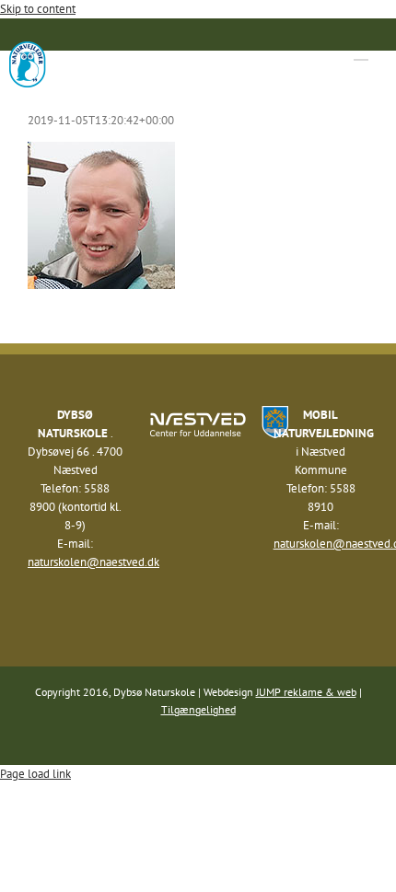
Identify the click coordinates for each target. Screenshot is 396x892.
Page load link (35, 774)
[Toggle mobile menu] (361, 51)
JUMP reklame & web (306, 692)
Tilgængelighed (198, 709)
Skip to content (38, 9)
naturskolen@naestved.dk (93, 562)
